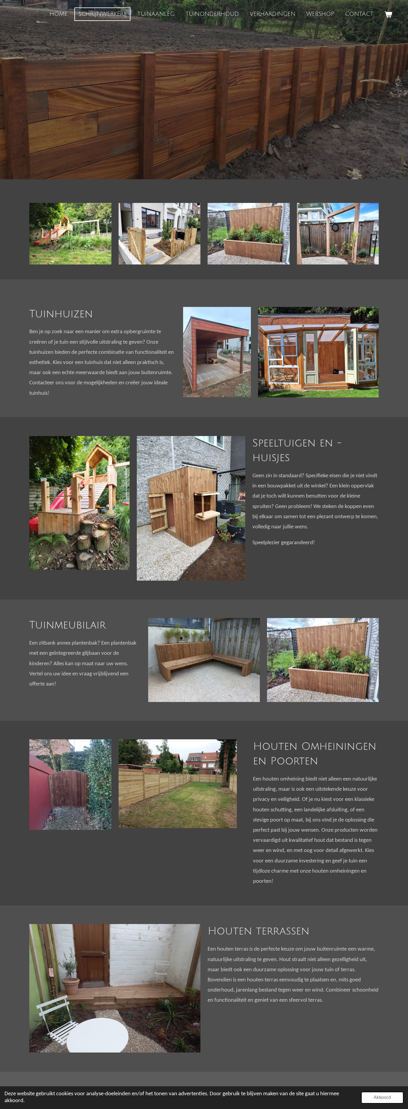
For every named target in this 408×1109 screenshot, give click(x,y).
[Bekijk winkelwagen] (388, 14)
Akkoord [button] (382, 1097)
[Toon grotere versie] (217, 352)
